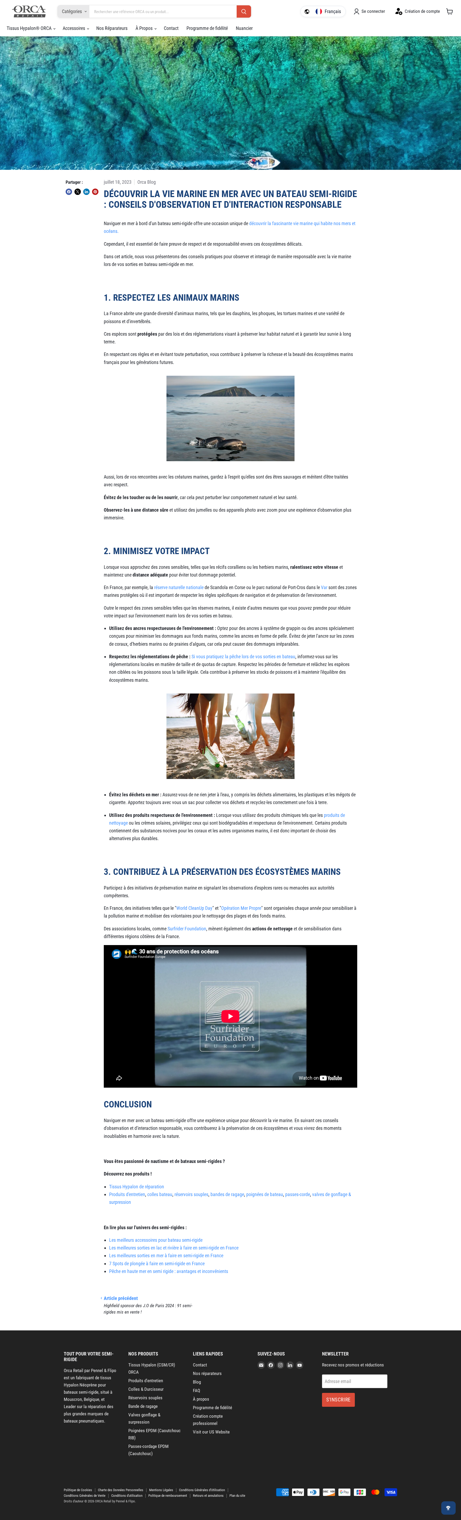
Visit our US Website (211, 1432)
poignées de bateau (264, 1194)
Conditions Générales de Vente (84, 1496)
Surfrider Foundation (187, 928)
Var (324, 587)
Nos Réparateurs (112, 28)
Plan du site (237, 1496)
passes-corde (297, 1194)
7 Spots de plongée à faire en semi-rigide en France (157, 1263)
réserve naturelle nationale (179, 587)
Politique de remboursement (167, 1496)
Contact (171, 28)
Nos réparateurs (207, 1373)
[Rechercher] (244, 11)
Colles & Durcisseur (146, 1389)
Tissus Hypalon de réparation (136, 1186)
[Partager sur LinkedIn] (86, 192)
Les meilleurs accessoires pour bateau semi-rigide (155, 1240)
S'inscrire (338, 1400)
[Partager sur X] (77, 192)
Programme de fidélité (207, 28)
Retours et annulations (208, 1496)
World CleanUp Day (194, 908)
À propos (201, 1399)
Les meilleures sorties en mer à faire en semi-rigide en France (166, 1255)
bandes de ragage (227, 1194)
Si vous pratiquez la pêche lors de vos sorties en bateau (243, 656)
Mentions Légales (161, 1490)
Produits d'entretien (127, 1194)
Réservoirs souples (145, 1397)
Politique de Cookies (78, 1490)
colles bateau (159, 1194)
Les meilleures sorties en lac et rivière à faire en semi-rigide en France (174, 1248)
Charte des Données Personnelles (120, 1490)
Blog (197, 1382)
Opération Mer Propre (241, 908)
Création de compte (422, 11)
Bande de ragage (143, 1406)
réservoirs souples (191, 1194)
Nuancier (244, 28)
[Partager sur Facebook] (69, 192)
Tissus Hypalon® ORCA (30, 28)
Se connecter (373, 11)
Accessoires (74, 28)
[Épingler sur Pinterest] (95, 192)
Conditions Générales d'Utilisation (202, 1490)
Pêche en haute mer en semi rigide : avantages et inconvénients (168, 1271)
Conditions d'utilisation (126, 1496)
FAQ (196, 1390)
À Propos (145, 28)
